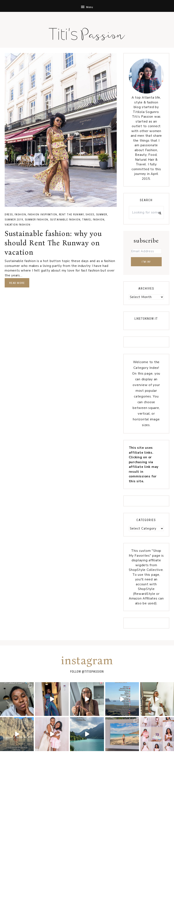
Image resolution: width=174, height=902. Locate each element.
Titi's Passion (87, 32)
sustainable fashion (65, 219)
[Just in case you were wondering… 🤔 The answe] (87, 734)
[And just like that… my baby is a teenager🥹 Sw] (157, 734)
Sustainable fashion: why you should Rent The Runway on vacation (53, 243)
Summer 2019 (14, 219)
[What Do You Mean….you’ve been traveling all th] (17, 699)
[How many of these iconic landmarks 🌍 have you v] (122, 699)
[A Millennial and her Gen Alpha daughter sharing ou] (52, 734)
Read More (17, 282)
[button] (87, 6)
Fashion (20, 214)
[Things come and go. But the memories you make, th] (17, 734)
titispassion (94, 671)
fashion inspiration (42, 214)
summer (101, 214)
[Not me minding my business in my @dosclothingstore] (52, 699)
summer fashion (36, 219)
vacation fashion (17, 224)
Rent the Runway (71, 214)
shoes (90, 214)
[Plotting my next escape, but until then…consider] (122, 734)
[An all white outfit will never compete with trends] (157, 699)
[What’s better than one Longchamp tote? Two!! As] (87, 699)
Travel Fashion (93, 219)
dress (9, 214)
